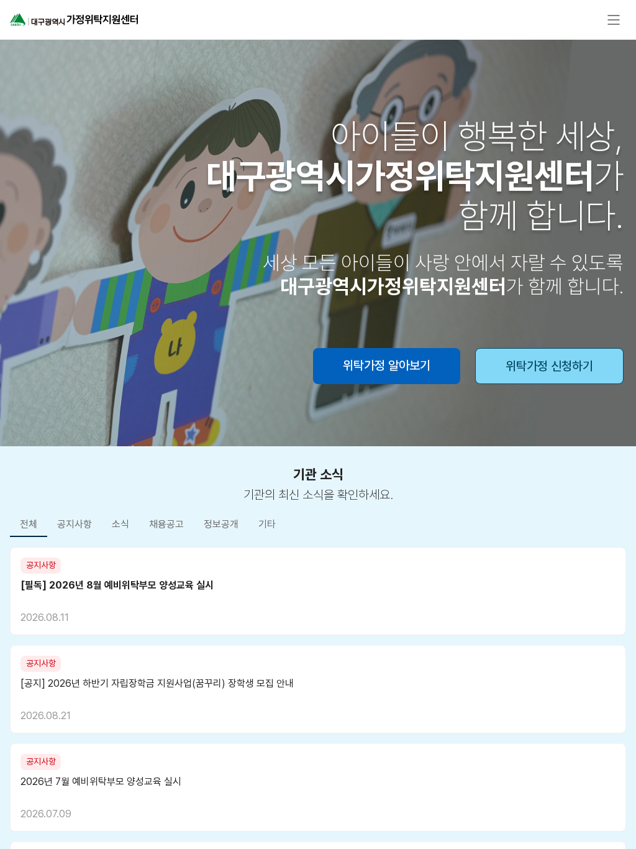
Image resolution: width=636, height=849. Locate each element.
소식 (120, 524)
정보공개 (221, 524)
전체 (28, 524)
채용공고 (166, 524)
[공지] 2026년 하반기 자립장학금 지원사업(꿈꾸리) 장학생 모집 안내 (157, 683)
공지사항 (74, 524)
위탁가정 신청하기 (549, 366)
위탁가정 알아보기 (386, 365)
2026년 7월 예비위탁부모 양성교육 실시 (100, 781)
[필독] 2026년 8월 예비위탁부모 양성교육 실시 (117, 585)
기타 (267, 524)
